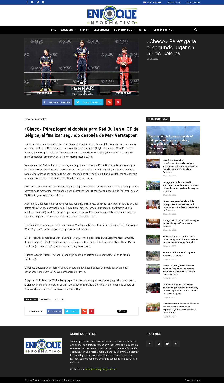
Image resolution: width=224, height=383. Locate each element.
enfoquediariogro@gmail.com (100, 369)
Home (53, 30)
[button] (196, 30)
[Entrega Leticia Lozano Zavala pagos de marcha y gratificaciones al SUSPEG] (153, 223)
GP (62, 299)
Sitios (142, 30)
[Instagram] (32, 2)
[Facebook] (26, 2)
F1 (56, 299)
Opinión (84, 30)
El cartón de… (123, 30)
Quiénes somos (193, 2)
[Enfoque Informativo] (112, 15)
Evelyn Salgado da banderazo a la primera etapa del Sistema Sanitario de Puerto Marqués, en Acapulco (180, 239)
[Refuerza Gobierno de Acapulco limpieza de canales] (153, 256)
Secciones (67, 30)
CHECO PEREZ (46, 299)
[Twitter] (37, 2)
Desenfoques (102, 30)
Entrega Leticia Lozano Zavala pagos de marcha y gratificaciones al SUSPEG (181, 223)
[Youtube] (43, 2)
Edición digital (163, 30)
